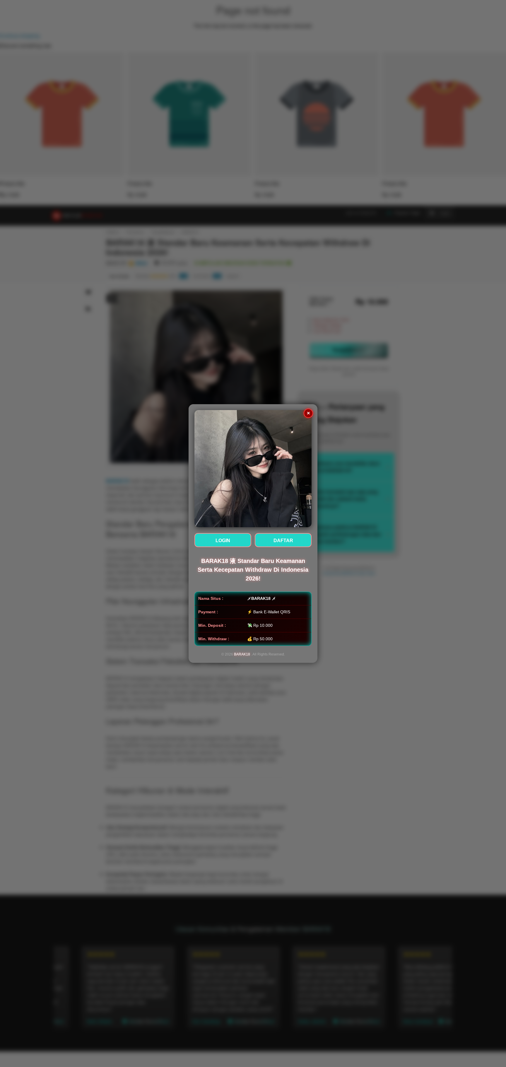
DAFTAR (283, 540)
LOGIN (223, 540)
